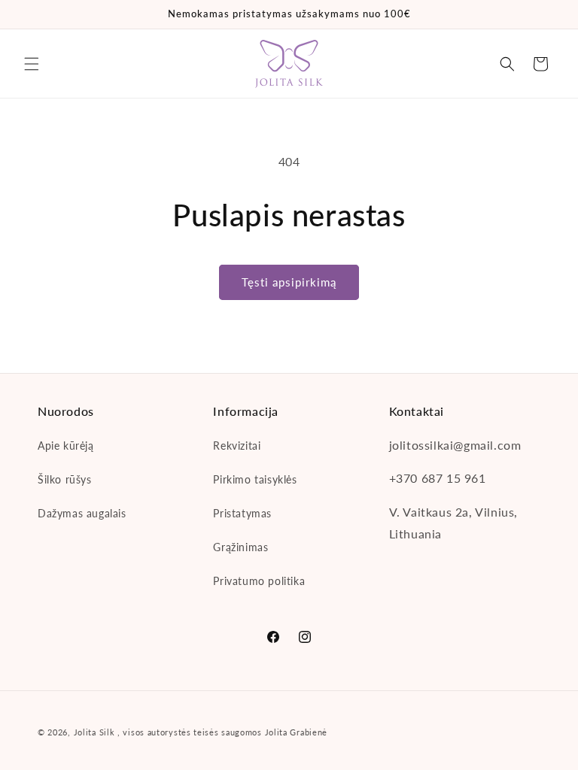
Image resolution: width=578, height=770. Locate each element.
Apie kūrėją (66, 445)
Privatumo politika (259, 580)
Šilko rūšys (65, 479)
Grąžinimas (240, 547)
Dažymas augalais (82, 513)
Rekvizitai (236, 445)
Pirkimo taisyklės (255, 479)
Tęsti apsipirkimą (289, 282)
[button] (31, 63)
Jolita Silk (94, 732)
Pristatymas (242, 513)
